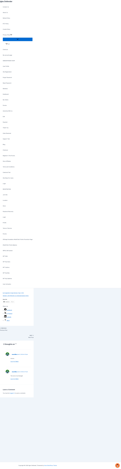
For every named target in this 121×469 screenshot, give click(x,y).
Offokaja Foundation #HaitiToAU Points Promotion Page (17, 239)
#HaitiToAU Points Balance (10, 245)
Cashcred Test (6, 172)
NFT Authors (6, 267)
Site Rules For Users (8, 178)
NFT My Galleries (7, 278)
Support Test (6, 139)
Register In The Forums (9, 155)
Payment (5, 122)
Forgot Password (7, 77)
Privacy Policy (6, 35)
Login (4, 183)
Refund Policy (6, 18)
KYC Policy (6, 23)
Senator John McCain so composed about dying (15, 295)
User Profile (6, 66)
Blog (4, 144)
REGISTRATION (7, 189)
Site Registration (7, 72)
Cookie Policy (6, 29)
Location (5, 200)
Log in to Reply (15, 361)
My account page (7, 55)
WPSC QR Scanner (8, 250)
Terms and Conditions (8, 167)
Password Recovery (8, 211)
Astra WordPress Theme (50, 465)
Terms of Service (7, 228)
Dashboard (6, 94)
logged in (12, 393)
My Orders (5, 99)
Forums (5, 105)
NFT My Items (6, 261)
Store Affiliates (7, 161)
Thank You (5, 127)
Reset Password (7, 83)
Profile (4, 222)
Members (5, 88)
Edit (4, 116)
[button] (11, 35)
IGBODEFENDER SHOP (9, 60)
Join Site (5, 194)
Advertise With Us (7, 111)
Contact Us (6, 7)
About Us (5, 12)
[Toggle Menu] (17, 39)
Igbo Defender (6, 1)
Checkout (5, 49)
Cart (8, 44)
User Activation (7, 284)
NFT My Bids (6, 273)
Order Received (7, 133)
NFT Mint (5, 256)
